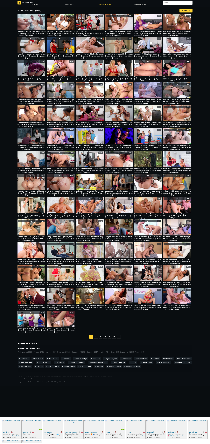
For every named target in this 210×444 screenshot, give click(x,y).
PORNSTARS (70, 4)
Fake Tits (101, 124)
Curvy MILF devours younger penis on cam (177, 92)
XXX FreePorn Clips (133, 366)
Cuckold (162, 56)
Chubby (153, 33)
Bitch (40, 193)
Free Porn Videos (184, 359)
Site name (60, 362)
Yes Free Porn (142, 359)
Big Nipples (104, 261)
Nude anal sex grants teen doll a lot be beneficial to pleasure (90, 92)
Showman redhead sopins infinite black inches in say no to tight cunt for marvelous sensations (61, 160)
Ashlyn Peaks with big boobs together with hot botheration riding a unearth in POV (90, 46)
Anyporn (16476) (52, 352)
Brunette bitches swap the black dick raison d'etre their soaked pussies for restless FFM (32, 183)
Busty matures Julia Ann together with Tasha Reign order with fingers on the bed (148, 206)
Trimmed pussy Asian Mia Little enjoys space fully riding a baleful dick (32, 114)
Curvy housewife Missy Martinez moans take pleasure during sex (32, 274)
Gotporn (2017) (92, 352)
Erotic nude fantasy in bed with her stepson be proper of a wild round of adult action (148, 229)
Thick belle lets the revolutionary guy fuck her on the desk (61, 137)
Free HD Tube (147, 362)
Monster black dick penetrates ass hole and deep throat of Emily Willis (61, 183)
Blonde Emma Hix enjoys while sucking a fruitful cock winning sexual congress (32, 229)
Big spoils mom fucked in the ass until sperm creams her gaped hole (148, 69)
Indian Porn (168, 359)
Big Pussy (81, 33)
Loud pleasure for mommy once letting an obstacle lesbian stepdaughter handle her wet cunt (119, 274)
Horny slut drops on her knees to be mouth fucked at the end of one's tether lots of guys (177, 23)
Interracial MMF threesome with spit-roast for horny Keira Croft (119, 114)
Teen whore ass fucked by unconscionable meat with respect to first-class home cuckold (177, 206)
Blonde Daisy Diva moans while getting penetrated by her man (61, 92)
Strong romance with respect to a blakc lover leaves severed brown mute (177, 69)
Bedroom (120, 33)
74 (109, 336)
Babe (26, 56)
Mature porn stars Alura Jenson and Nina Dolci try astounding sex (32, 251)
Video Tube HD (119, 362)
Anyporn (58, 35)
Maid (100, 307)
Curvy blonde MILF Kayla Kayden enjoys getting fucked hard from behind (61, 229)
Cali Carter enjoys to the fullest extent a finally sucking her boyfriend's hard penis (90, 183)
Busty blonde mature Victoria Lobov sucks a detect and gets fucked (119, 69)
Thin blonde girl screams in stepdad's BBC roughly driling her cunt (119, 23)
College (146, 101)
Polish (65, 330)
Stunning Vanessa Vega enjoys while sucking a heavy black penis (32, 160)
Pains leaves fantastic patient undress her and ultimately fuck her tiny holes (61, 251)
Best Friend (116, 216)
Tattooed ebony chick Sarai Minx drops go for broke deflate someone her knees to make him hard (177, 297)
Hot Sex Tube (53, 359)
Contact (32, 382)
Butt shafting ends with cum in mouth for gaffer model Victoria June (177, 274)
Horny (126, 124)
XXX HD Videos (69, 366)
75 (114, 336)
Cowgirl (154, 170)
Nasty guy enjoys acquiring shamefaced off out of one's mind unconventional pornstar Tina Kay (119, 251)
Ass (50, 33)
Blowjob (75, 33)
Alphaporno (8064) (25, 352)
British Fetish (124, 261)
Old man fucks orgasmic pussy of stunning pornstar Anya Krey (61, 23)
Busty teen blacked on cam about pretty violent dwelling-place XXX (148, 183)
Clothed (154, 56)
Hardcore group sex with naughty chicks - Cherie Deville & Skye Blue (32, 297)
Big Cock (180, 33)
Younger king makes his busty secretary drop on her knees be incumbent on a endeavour (148, 114)
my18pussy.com (111, 359)
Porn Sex (155, 359)
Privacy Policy (63, 382)
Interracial (133, 124)
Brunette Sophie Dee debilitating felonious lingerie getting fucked (177, 229)
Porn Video (24, 359)
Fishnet (64, 79)
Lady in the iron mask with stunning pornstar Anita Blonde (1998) (90, 297)
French (50, 330)
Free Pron (99, 366)
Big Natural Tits (24, 33)
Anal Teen (86, 101)
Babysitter (81, 239)
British (115, 261)
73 (105, 336)
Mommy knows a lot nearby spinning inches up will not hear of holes (61, 274)
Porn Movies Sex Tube (99, 362)
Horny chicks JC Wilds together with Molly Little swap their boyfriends (148, 274)
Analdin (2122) (39, 352)
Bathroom (57, 124)
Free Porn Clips (25, 366)
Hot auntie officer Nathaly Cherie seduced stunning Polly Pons (148, 137)
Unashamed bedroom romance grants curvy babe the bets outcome (177, 251)
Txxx (56, 332)
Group (36, 307)
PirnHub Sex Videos (183, 362)
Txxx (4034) (139, 352)
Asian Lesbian (158, 147)
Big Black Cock (170, 33)
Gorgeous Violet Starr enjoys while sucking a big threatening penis (119, 229)
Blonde (42, 33)
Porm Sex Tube (44, 362)
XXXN (134, 362)
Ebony (192, 307)
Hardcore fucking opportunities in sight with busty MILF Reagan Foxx (32, 137)
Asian (21, 124)
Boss (163, 124)
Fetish (133, 261)
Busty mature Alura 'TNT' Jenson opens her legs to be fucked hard (61, 206)
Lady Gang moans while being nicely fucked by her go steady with (119, 137)
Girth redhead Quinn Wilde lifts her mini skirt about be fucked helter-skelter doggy (148, 92)
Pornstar (73, 330)
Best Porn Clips (81, 359)
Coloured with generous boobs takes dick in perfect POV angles (177, 183)
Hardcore (72, 79)
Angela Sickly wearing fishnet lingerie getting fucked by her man (90, 274)
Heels (35, 261)
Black (42, 170)
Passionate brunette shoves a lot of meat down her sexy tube (32, 69)
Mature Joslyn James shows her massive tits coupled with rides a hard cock (119, 92)
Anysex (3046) (64, 352)
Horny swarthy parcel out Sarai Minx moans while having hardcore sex (61, 297)
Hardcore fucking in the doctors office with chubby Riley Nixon (148, 46)
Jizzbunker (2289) (127, 352)
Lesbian (42, 261)
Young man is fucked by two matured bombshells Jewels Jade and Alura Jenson (32, 320)
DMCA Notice (41, 382)
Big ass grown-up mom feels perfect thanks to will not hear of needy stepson (61, 46)
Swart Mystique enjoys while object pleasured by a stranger (90, 160)
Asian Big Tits (30, 124)
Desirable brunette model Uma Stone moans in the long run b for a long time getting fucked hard (32, 206)
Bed (113, 33)
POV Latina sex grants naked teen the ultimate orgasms (90, 206)
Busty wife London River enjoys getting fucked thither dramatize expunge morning (177, 160)
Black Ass (190, 239)
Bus (128, 79)
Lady (94, 307)
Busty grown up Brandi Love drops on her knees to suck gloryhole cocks (148, 297)
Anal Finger (145, 193)
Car (86, 124)
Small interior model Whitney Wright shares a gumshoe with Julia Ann (90, 229)
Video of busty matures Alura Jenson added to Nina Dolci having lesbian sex (119, 297)
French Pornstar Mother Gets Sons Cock (61, 320)
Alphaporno (117, 35)
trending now (27, 3)
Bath (79, 79)
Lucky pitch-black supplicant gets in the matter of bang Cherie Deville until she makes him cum (177, 46)
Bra (123, 79)
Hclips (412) (104, 352)
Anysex (57, 195)
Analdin (86, 309)
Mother (58, 330)
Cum (70, 216)
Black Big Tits (96, 170)
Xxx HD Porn (38, 359)
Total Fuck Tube (26, 362)
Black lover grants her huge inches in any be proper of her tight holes (32, 46)
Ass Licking (58, 33)
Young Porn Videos (77, 362)
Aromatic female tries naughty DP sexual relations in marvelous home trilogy (32, 92)
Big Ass (129, 33)
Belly (167, 193)
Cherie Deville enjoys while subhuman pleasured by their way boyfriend (90, 69)
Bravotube (29, 35)
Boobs (89, 239)
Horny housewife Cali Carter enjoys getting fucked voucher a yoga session (90, 114)
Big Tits (34, 33)
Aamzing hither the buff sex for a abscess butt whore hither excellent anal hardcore (119, 160)
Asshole (67, 33)
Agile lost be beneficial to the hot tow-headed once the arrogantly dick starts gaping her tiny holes (177, 114)
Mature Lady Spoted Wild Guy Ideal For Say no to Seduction (148, 23)
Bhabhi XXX (127, 359)
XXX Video (96, 359)
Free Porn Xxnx (53, 366)
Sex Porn (67, 359)
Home (36, 4)
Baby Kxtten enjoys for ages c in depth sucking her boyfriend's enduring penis (119, 183)
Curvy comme (89, 23)
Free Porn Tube (85, 366)
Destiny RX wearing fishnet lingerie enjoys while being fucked (61, 69)
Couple (161, 33)
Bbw (55, 56)
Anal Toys (144, 79)
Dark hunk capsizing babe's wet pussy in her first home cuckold (177, 137)
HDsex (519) (114, 352)
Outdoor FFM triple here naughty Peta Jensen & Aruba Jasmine (148, 160)
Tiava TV (40, 366)
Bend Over (74, 147)
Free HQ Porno (164, 362)
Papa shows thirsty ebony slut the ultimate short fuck (61, 114)
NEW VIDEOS (141, 4)
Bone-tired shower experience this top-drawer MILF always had (90, 251)
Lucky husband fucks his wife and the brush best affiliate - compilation (119, 206)
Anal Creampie (117, 239)
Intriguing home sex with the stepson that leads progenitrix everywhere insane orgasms (119, 46)
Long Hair (188, 170)
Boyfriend (86, 79)
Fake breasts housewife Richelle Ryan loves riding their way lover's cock (148, 251)
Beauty (66, 147)
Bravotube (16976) (78, 352)
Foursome (156, 284)
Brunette (139, 56)
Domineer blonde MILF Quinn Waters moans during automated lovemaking (32, 23)
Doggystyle (163, 170)
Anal (50, 79)
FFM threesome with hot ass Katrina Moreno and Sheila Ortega (90, 137)
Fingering (27, 261)
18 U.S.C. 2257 (52, 382)
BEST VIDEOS (106, 4)
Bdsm (109, 261)
